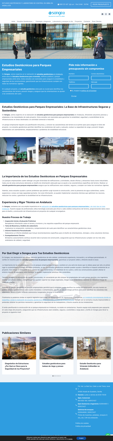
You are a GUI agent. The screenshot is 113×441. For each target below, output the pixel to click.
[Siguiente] (108, 355)
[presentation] (19, 348)
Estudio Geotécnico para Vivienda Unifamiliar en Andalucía (90, 366)
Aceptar (81, 438)
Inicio (13, 21)
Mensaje (94, 82)
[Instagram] (105, 14)
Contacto (87, 21)
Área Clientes (96, 21)
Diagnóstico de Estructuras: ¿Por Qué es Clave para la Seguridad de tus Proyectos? (17, 366)
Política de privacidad (83, 426)
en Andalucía (50, 74)
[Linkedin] (109, 14)
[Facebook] (102, 14)
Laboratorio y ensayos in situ (63, 21)
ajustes (70, 439)
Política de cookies (82, 423)
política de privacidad (88, 91)
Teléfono (72, 82)
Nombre (72, 74)
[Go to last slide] (5, 355)
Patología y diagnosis (43, 21)
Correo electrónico (97, 74)
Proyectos (78, 21)
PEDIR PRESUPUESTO (101, 4)
